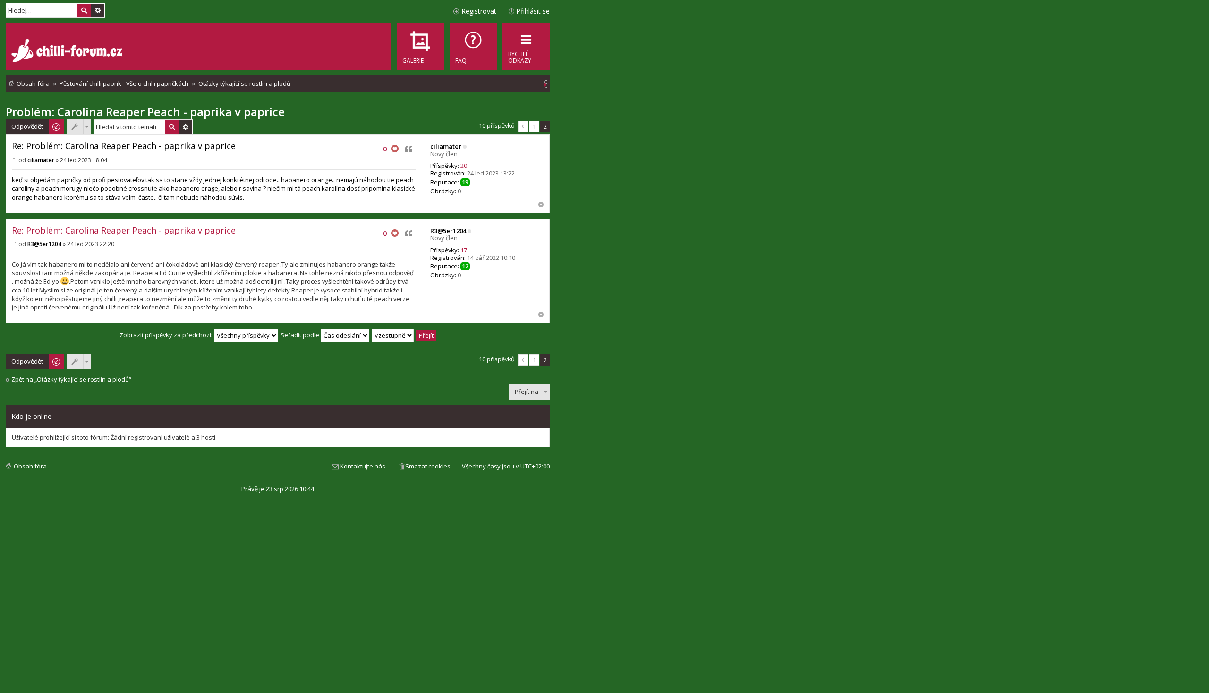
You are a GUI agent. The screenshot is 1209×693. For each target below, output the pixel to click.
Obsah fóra (30, 466)
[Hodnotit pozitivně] (395, 149)
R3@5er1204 (448, 230)
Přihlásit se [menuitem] (533, 11)
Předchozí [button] (523, 126)
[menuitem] (473, 46)
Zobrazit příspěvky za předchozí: (166, 335)
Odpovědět (27, 126)
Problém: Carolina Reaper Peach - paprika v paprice (145, 111)
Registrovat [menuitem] (478, 11)
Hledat (84, 10)
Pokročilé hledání (97, 10)
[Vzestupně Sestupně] (393, 335)
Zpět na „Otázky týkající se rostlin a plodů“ (71, 380)
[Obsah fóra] (68, 52)
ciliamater (445, 146)
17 (463, 250)
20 (463, 165)
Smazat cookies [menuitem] (428, 466)
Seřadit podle (301, 335)
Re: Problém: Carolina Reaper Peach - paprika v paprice (124, 145)
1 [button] (534, 126)
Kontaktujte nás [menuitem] (362, 466)
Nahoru (541, 204)
